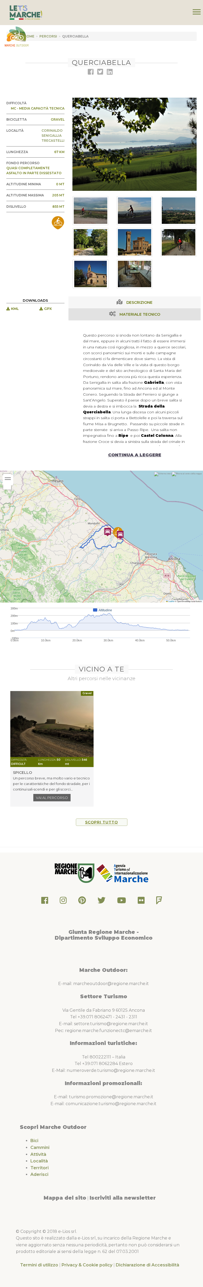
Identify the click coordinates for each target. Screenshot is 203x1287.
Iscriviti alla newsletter (123, 1198)
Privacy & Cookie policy (87, 1264)
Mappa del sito (65, 1198)
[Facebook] (44, 902)
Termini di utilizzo (39, 1264)
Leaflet (171, 601)
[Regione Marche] (75, 872)
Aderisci (39, 1174)
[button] (120, 535)
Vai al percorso (52, 798)
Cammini (39, 1147)
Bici (34, 1140)
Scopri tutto (101, 822)
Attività (38, 1154)
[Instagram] (63, 902)
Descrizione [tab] (139, 302)
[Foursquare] (159, 902)
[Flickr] (141, 902)
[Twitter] (101, 902)
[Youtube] (121, 902)
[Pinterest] (82, 902)
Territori (39, 1167)
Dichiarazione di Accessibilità (147, 1264)
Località (39, 1160)
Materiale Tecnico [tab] (139, 314)
